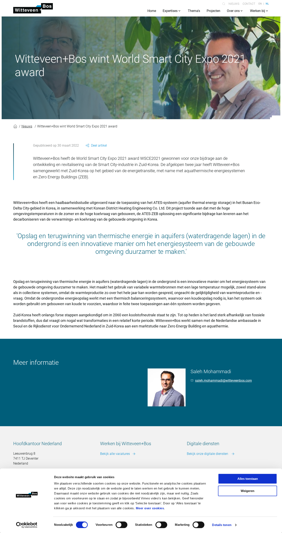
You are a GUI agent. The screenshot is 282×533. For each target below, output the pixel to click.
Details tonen (221, 525)
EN (260, 3)
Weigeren (247, 491)
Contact (249, 3)
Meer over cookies (150, 508)
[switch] (121, 524)
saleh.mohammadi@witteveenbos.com (223, 380)
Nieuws (234, 3)
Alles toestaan (247, 478)
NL (267, 3)
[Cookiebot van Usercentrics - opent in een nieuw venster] (27, 525)
